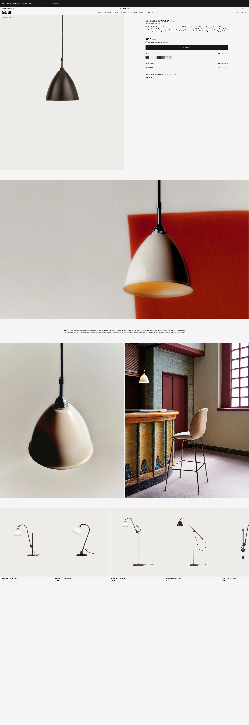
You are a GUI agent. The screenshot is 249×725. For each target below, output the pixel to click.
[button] (246, 12)
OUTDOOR (123, 12)
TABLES (115, 12)
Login (242, 8)
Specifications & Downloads (154, 74)
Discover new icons (125, 8)
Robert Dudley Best (155, 23)
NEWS (140, 12)
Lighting (4, 17)
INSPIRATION (149, 12)
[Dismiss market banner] (246, 3)
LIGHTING (107, 12)
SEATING (99, 12)
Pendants (11, 17)
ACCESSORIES (132, 12)
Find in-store (149, 77)
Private (4, 8)
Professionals (10, 8)
